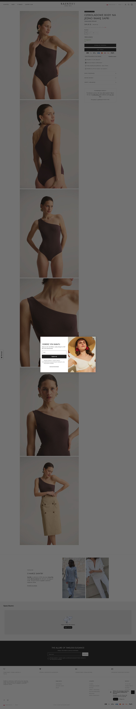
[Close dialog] (94, 338)
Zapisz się (54, 356)
